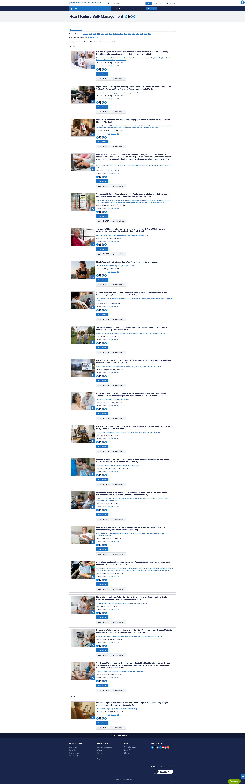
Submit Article (151, 9)
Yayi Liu (118, 333)
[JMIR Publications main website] (85, 3)
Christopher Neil (152, 570)
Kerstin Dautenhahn (136, 498)
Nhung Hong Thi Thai (156, 165)
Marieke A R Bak (101, 60)
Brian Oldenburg (143, 568)
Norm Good (125, 299)
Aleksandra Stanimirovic (111, 671)
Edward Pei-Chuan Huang (122, 465)
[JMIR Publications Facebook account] (157, 747)
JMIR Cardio (77, 9)
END (87, 37)
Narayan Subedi (111, 568)
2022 (106, 34)
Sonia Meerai (123, 671)
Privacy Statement (130, 747)
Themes (99, 753)
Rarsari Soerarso (154, 126)
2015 (133, 34)
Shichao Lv (163, 333)
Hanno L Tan (158, 58)
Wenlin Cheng (145, 366)
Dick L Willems (128, 58)
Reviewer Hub (74, 753)
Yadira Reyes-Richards (133, 432)
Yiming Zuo (99, 333)
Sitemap (126, 753)
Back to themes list (76, 30)
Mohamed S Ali (112, 200)
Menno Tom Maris (139, 58)
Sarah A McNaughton (162, 568)
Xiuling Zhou (139, 93)
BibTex (92, 37)
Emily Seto (107, 535)
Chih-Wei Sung (134, 465)
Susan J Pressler (112, 235)
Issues (99, 756)
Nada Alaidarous (130, 636)
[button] (243, 2)
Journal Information (120, 9)
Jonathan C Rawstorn (163, 570)
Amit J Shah (100, 202)
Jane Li (98, 299)
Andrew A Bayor (117, 299)
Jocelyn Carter (100, 432)
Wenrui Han (107, 366)
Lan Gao (105, 570)
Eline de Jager (100, 266)
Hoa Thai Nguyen (144, 165)
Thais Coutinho (159, 498)
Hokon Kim (99, 603)
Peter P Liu (105, 500)
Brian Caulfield (109, 266)
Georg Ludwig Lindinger (103, 58)
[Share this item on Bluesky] (126, 16)
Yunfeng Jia (107, 333)
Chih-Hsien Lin (100, 465)
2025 (94, 34)
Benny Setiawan (101, 127)
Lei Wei (140, 333)
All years (85, 34)
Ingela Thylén (111, 709)
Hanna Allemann (101, 709)
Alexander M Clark (157, 636)
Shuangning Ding (117, 399)
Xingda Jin (137, 366)
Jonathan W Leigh (101, 235)
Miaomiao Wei (133, 333)
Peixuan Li (119, 568)
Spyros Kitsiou (147, 235)
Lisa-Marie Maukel (102, 498)
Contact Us (127, 750)
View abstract (102, 74)
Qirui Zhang (124, 93)
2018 (121, 34)
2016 (129, 34)
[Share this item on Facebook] (131, 16)
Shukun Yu (153, 366)
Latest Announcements (104, 747)
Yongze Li (126, 399)
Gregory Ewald (120, 202)
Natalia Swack (109, 432)
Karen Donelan (145, 432)
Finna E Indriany (101, 126)
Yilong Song (122, 366)
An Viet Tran (100, 165)
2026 (90, 34)
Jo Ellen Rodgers (130, 202)
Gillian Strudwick (154, 533)
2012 (145, 34)
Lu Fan (113, 333)
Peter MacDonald (152, 127)
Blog (98, 759)
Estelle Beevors (145, 299)
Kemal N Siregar (111, 126)
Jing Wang (99, 399)
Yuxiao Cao (124, 333)
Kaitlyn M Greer (165, 200)
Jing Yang (112, 93)
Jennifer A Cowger (110, 202)
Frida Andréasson (120, 709)
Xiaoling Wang (146, 333)
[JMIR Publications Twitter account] (155, 747)
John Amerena (120, 570)
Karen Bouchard (113, 498)
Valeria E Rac (139, 671)
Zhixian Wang (130, 366)
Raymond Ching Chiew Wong (125, 127)
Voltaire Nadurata (141, 570)
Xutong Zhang (156, 200)
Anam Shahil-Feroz (110, 533)
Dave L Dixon (140, 202)
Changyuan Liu (107, 399)
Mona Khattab (149, 58)
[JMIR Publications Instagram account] (165, 747)
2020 (114, 34)
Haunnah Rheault (134, 299)
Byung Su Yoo (134, 603)
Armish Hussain (120, 636)
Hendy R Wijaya (111, 127)
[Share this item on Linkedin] (134, 16)
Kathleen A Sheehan (122, 533)
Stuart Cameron (130, 570)
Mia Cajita (139, 235)
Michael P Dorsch (101, 200)
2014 (137, 34)
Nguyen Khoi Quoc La (110, 165)
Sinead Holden (129, 266)
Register (173, 3)
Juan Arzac (147, 200)
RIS (97, 37)
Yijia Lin (117, 93)
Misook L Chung (108, 603)
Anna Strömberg (131, 709)
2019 (118, 34)
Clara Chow (152, 568)
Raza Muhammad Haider (143, 636)
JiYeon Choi (126, 603)
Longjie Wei (131, 93)
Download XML (119, 79)
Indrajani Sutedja (165, 126)
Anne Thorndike (155, 432)
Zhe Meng (99, 93)
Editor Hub (72, 750)
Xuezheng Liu (155, 333)
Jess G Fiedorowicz (124, 498)
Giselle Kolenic (131, 200)
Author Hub (73, 747)
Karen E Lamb (127, 568)
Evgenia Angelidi (119, 266)
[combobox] (129, 3)
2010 (149, 34)
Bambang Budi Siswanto (123, 126)
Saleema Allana (101, 636)
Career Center (158, 3)
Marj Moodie (112, 570)
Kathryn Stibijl (154, 299)
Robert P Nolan (144, 533)
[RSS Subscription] (168, 747)
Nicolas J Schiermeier (117, 58)
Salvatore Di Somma (140, 127)
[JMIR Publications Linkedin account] (160, 747)
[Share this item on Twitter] (129, 16)
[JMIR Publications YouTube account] (163, 747)
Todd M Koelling (149, 202)
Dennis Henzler (166, 58)
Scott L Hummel (159, 202)
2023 (102, 34)
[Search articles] (149, 3)
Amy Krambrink (122, 200)
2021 (110, 34)
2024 (98, 34)
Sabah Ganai (140, 200)
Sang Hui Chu (143, 603)
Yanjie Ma (114, 366)
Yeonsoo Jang (117, 603)
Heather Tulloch (114, 500)
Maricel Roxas (163, 299)
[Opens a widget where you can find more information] (234, 781)
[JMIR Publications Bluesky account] (152, 747)
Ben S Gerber (122, 235)
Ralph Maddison (101, 568)
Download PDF (104, 79)
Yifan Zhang (100, 366)
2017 (125, 34)
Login (166, 3)
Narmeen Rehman (120, 432)
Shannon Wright (134, 533)
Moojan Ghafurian (148, 498)
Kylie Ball (135, 568)
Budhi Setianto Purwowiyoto (140, 126)
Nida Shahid (131, 671)
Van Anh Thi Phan (123, 165)
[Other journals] (109, 9)
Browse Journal (136, 9)
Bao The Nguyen (134, 165)
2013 (141, 34)
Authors (99, 750)
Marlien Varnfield (106, 299)
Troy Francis (100, 671)
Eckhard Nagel (111, 60)
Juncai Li (106, 93)
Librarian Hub (73, 756)
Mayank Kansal (131, 235)
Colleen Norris (110, 636)
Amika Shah (100, 533)
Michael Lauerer (121, 60)
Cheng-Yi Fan (109, 465)
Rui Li (159, 366)
